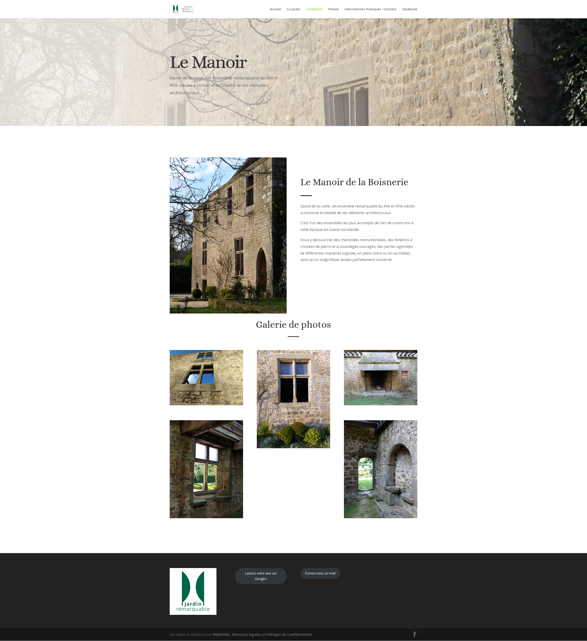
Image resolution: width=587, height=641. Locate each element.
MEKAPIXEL (222, 634)
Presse (333, 9)
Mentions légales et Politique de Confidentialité (272, 634)
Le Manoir (314, 9)
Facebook (409, 9)
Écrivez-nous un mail (320, 573)
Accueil (275, 9)
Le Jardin (294, 9)
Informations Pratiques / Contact (370, 9)
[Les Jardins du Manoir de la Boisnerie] (206, 404)
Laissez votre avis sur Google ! (261, 576)
